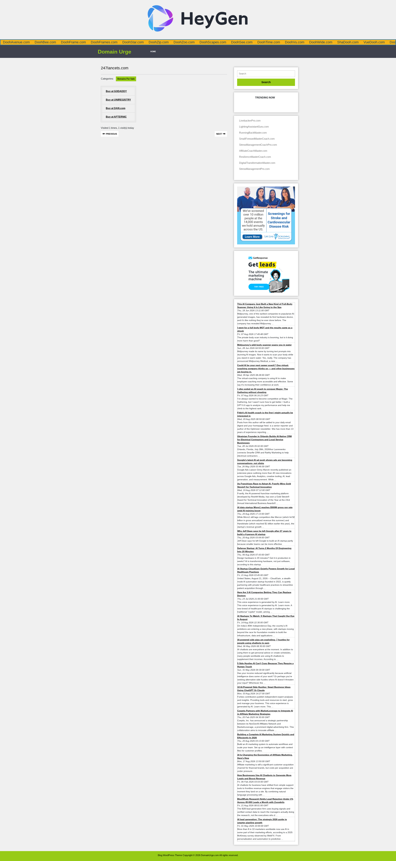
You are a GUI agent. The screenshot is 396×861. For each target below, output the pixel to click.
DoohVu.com (294, 42)
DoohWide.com (320, 42)
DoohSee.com (241, 42)
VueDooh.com (374, 42)
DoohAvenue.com (16, 42)
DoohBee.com (45, 42)
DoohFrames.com (104, 42)
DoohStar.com (133, 42)
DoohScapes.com (213, 42)
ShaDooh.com (348, 42)
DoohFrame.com (73, 42)
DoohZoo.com (184, 42)
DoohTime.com (268, 42)
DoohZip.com (159, 42)
